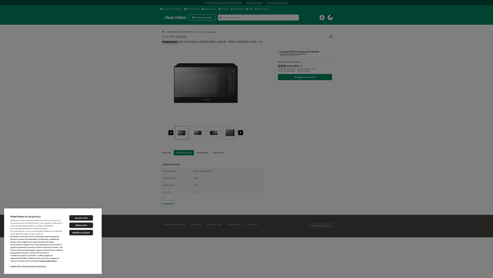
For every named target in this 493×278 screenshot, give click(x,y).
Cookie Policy (16, 266)
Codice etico (40, 266)
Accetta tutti (81, 218)
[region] (53, 241)
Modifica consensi (81, 232)
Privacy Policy (29, 266)
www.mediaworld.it (48, 261)
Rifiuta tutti (81, 225)
